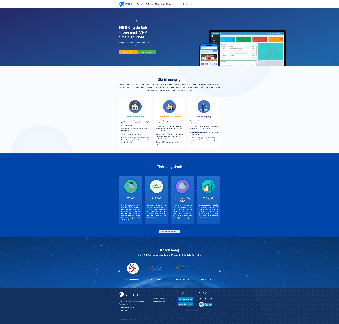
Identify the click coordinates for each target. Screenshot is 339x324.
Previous (119, 271)
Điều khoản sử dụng (159, 298)
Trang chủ (140, 4)
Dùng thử (169, 4)
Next (220, 271)
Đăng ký (177, 4)
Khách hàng (159, 4)
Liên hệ (184, 4)
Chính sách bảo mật (159, 301)
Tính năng (149, 4)
